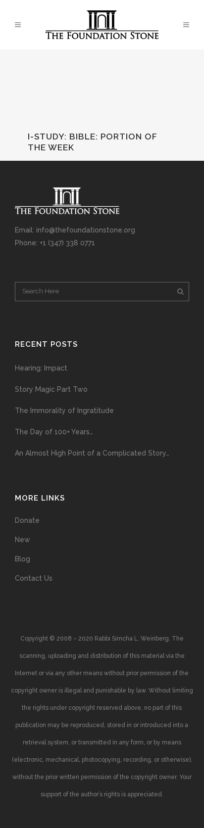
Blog (22, 559)
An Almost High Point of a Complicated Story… (92, 453)
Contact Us (33, 578)
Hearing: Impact (41, 368)
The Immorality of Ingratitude (64, 410)
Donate (27, 520)
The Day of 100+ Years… (54, 432)
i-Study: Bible (62, 136)
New (22, 540)
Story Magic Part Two (51, 389)
